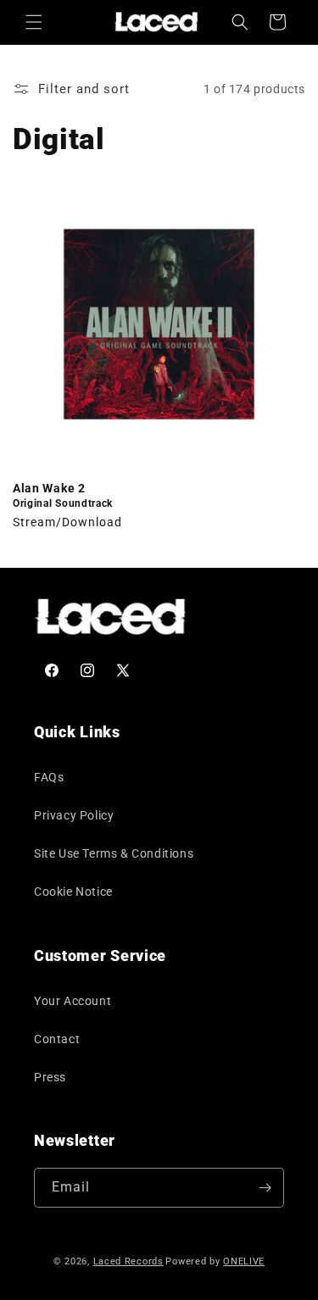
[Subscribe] (264, 1188)
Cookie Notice (73, 891)
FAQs (49, 777)
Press (50, 1077)
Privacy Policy (74, 815)
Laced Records (128, 1261)
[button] (34, 22)
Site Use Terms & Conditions (113, 853)
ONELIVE (244, 1261)
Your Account (72, 1001)
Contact (57, 1039)
